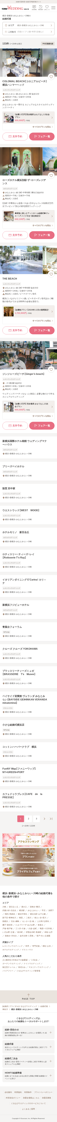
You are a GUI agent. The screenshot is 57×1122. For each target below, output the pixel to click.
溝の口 (24, 907)
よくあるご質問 (28, 1109)
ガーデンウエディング (11, 964)
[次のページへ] (44, 818)
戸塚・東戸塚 (7, 928)
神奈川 (5, 1009)
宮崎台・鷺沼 (35, 907)
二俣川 (28, 918)
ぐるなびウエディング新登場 (28, 971)
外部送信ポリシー (13, 1098)
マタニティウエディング (39, 967)
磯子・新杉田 (7, 925)
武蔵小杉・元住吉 (9, 910)
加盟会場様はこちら (31, 1098)
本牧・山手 (48, 932)
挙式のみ (22, 967)
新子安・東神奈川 (9, 918)
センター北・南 (28, 921)
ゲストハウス (27, 950)
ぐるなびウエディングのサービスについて (28, 1103)
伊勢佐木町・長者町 (33, 932)
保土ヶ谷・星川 (40, 918)
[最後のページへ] (51, 818)
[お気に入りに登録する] (51, 76)
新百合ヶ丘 (13, 907)
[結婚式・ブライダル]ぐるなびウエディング (19, 1006)
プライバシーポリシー (43, 1092)
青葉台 (40, 925)
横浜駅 (22, 910)
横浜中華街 (22, 914)
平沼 (43, 910)
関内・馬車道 (10, 914)
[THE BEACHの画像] (28, 260)
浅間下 (51, 910)
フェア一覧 (44, 136)
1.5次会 (34, 960)
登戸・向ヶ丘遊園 (43, 936)
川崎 (4, 907)
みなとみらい (33, 910)
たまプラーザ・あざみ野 (25, 925)
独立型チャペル (8, 967)
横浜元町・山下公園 (38, 914)
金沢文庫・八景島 (26, 936)
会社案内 (8, 1092)
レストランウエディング (12, 946)
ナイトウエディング (32, 964)
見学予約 (17, 136)
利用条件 (28, 1092)
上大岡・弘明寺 (43, 921)
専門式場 (36, 946)
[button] (28, 1032)
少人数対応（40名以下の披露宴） (15, 960)
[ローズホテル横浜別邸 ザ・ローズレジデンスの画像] (28, 161)
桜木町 (20, 932)
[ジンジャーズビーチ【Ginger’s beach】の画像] (28, 355)
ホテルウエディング (10, 950)
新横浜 (5, 921)
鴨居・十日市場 (46, 928)
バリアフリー (7, 971)
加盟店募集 (46, 1098)
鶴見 (21, 918)
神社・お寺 (47, 946)
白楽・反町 (33, 928)
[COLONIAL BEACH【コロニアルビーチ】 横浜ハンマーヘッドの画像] (28, 62)
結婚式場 (44, 1006)
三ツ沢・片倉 (21, 928)
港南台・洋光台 (11, 936)
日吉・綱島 (15, 921)
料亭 (27, 946)
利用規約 (18, 1092)
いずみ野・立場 (8, 932)
